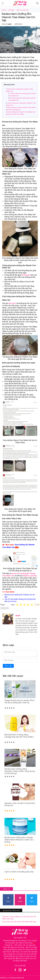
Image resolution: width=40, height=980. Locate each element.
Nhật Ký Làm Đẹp (30, 576)
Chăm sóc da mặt (22, 10)
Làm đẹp (11, 10)
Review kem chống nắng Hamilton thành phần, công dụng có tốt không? (19, 771)
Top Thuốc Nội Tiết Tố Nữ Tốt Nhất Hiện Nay (19, 922)
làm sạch (12, 303)
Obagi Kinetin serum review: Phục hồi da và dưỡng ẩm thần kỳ (19, 701)
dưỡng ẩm (26, 275)
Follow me (6, 889)
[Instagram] (20, 970)
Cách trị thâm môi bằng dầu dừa (18, 872)
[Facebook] (15, 970)
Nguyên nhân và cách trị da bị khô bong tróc (19, 804)
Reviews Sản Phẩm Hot (11, 910)
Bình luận (8, 666)
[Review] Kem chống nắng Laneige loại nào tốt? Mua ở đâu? (19, 736)
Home (4, 10)
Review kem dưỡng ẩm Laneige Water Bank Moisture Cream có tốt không (19, 839)
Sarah (17, 615)
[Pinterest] (24, 970)
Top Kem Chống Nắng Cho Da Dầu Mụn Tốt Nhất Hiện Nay (19, 918)
